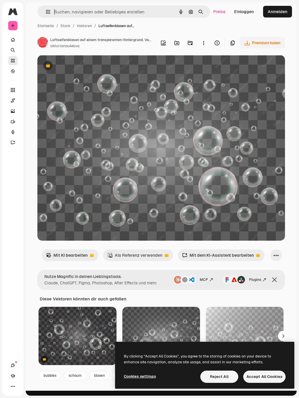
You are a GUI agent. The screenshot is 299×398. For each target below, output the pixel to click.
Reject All (219, 376)
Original (75, 66)
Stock (65, 26)
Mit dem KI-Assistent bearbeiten (218, 257)
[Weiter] (283, 336)
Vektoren (84, 26)
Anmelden (277, 11)
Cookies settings (140, 376)
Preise (219, 11)
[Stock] (13, 60)
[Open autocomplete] (46, 12)
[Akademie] (13, 376)
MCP (204, 279)
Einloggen (244, 11)
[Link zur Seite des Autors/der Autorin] (42, 43)
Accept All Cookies (264, 376)
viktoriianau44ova (64, 46)
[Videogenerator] (13, 121)
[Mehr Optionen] (203, 43)
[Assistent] (13, 142)
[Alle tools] (13, 90)
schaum (75, 375)
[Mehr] (13, 386)
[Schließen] (274, 279)
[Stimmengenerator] (13, 132)
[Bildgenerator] (13, 111)
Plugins (255, 279)
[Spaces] (13, 100)
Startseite (45, 26)
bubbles (50, 375)
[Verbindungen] (13, 365)
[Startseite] (13, 39)
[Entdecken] (13, 71)
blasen (99, 375)
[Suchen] (13, 50)
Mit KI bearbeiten (67, 257)
